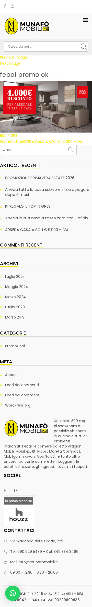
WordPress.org (17, 405)
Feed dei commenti (22, 395)
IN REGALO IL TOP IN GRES (28, 206)
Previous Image (13, 57)
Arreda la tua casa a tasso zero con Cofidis (46, 218)
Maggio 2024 (16, 286)
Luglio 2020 (15, 307)
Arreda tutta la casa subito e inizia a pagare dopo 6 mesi (47, 192)
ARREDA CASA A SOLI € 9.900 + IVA (36, 229)
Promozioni (15, 346)
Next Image (10, 63)
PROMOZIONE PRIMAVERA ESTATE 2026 (39, 177)
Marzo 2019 (15, 317)
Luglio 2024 (15, 276)
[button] (12, 593)
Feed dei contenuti (22, 384)
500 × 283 (8, 135)
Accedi (11, 374)
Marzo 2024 (15, 296)
